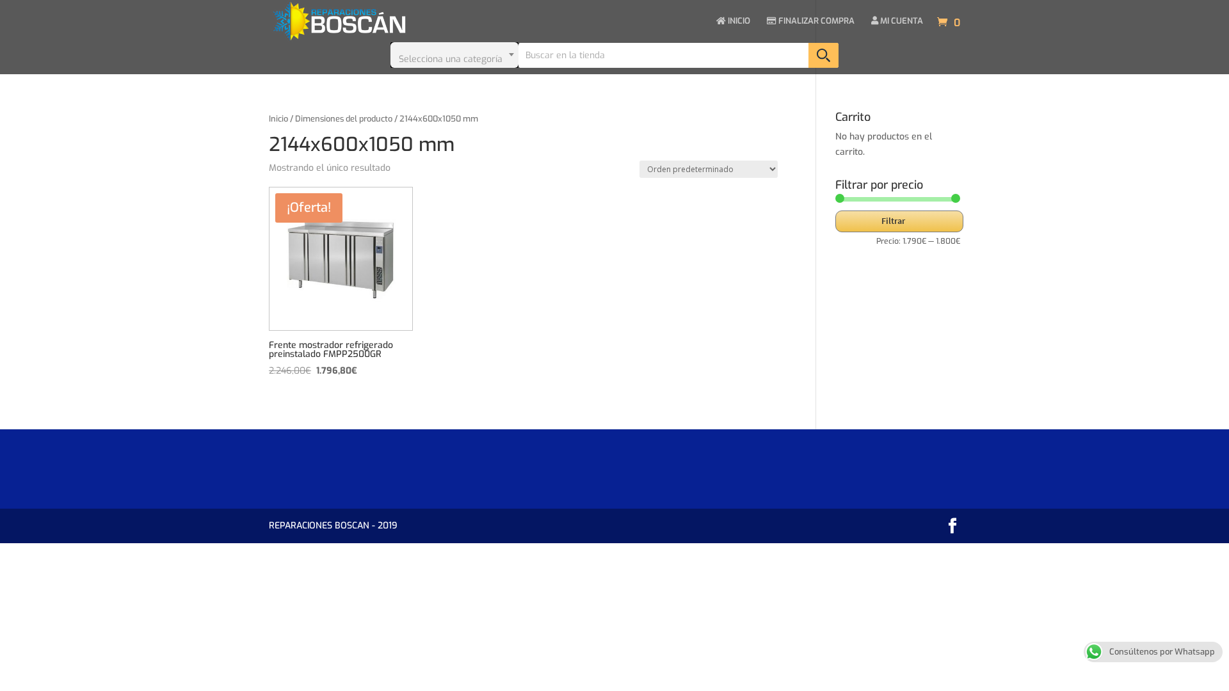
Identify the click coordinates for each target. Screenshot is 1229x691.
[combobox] (454, 55)
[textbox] (454, 55)
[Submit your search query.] (823, 55)
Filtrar (893, 220)
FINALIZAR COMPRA (815, 21)
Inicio (278, 118)
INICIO (738, 21)
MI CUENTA (900, 21)
